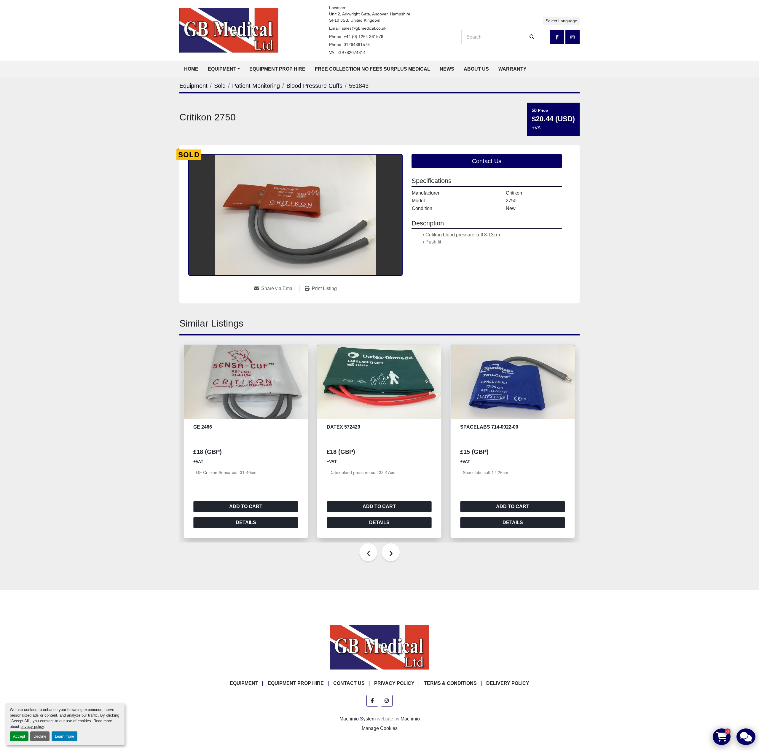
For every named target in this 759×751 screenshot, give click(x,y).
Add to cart (245, 506)
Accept (19, 736)
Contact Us (486, 161)
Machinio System (357, 718)
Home (191, 68)
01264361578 (357, 44)
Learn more (64, 736)
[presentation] (368, 552)
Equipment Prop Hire (277, 68)
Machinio (410, 718)
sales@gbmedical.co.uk (364, 28)
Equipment (222, 68)
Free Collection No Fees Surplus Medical (372, 68)
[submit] (532, 37)
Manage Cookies (380, 728)
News (447, 68)
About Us (476, 68)
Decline (40, 736)
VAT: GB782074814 (347, 52)
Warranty (512, 68)
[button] (224, 69)
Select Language (561, 20)
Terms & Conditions (450, 683)
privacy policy (32, 726)
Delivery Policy (507, 683)
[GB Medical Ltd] (379, 647)
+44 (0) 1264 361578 (363, 36)
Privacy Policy (394, 683)
